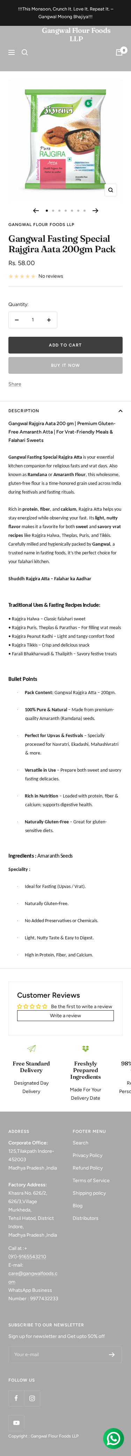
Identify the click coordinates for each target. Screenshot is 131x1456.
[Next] (96, 210)
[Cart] (119, 52)
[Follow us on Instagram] (32, 1398)
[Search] (25, 52)
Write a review (65, 1016)
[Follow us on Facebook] (16, 1398)
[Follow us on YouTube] (16, 1423)
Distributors (86, 1218)
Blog (77, 1206)
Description (23, 410)
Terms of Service (91, 1181)
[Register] (112, 1354)
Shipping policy (89, 1193)
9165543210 (32, 1257)
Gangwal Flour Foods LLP (41, 224)
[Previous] (36, 210)
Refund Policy (88, 1168)
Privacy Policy (87, 1155)
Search (80, 1143)
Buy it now (65, 365)
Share (14, 384)
